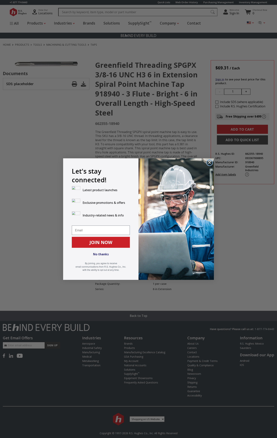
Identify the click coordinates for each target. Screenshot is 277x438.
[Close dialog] (209, 163)
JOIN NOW (101, 242)
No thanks (101, 254)
